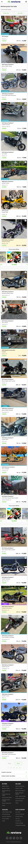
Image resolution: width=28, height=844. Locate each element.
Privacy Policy (19, 816)
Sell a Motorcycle (19, 786)
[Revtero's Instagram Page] (14, 838)
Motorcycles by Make (6, 794)
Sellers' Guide (18, 788)
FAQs (3, 805)
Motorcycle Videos (7, 797)
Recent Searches (6, 803)
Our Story (17, 812)
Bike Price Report (20, 790)
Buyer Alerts (5, 786)
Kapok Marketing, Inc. (17, 841)
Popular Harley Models (6, 800)
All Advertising (6, 814)
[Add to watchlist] (25, 17)
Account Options (6, 816)
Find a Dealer (5, 818)
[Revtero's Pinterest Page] (10, 838)
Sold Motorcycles (19, 798)
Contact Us (18, 821)
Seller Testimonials (20, 796)
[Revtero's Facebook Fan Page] (7, 838)
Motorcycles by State (6, 791)
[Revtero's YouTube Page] (21, 838)
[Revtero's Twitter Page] (17, 838)
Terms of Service (19, 814)
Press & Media (19, 823)
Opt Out (17, 818)
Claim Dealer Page (7, 812)
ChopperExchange (20, 825)
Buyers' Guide (5, 788)
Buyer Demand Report (19, 793)
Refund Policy (19, 800)
